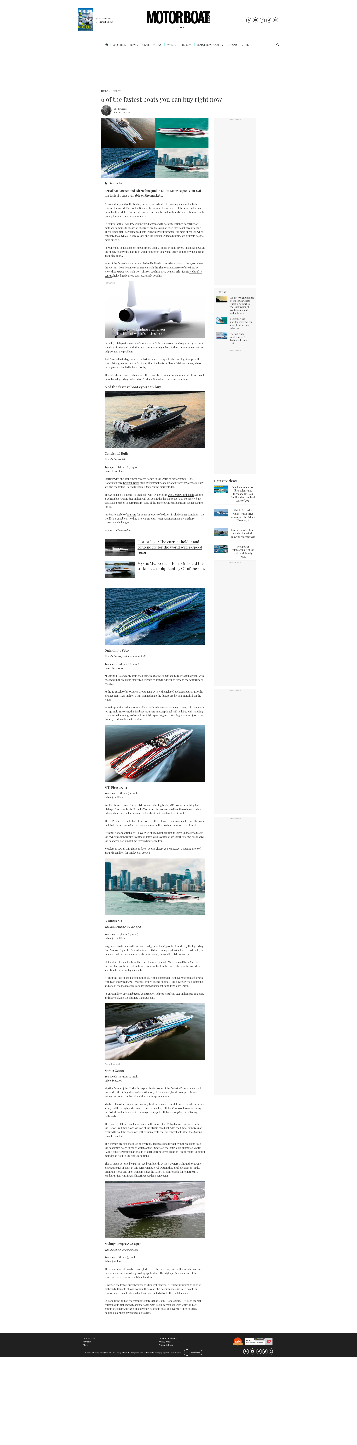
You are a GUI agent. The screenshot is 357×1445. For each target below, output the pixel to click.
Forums (232, 44)
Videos (157, 44)
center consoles (161, 809)
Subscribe (119, 44)
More (245, 44)
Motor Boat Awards (209, 44)
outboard (181, 809)
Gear (145, 44)
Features (116, 91)
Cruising (186, 44)
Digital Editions (105, 21)
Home (104, 91)
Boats (134, 44)
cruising (131, 514)
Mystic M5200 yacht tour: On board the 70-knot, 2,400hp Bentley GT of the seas (171, 566)
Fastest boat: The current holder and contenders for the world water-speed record (170, 547)
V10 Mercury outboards (181, 494)
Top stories (116, 183)
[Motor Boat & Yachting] (178, 20)
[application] (155, 309)
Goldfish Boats (131, 483)
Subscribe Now (105, 18)
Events (171, 44)
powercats (194, 347)
